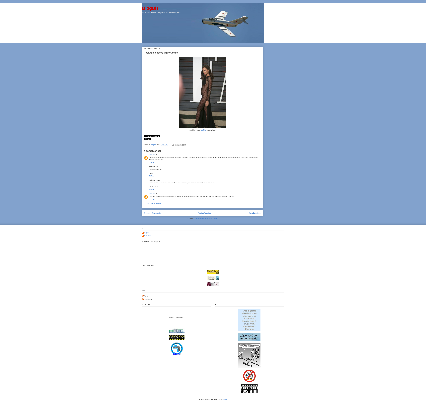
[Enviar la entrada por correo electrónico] (172, 145)
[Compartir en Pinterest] (185, 145)
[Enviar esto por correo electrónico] (176, 145)
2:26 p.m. (152, 176)
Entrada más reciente (152, 213)
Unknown (152, 155)
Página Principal (204, 213)
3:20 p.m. (152, 189)
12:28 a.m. (152, 199)
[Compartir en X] (181, 145)
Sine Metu (147, 236)
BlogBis (150, 8)
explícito (203, 130)
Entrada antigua (254, 213)
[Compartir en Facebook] (183, 145)
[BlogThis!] (179, 145)
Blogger (225, 399)
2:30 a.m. (152, 162)
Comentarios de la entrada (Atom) (207, 219)
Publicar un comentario (154, 203)
